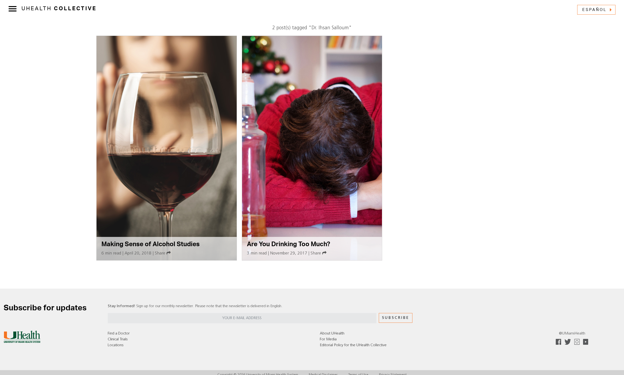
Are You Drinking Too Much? (288, 244)
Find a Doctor (119, 333)
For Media (328, 339)
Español (594, 10)
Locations (115, 345)
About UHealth (332, 333)
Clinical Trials (117, 339)
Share (160, 253)
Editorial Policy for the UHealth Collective (353, 345)
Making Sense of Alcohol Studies (150, 244)
